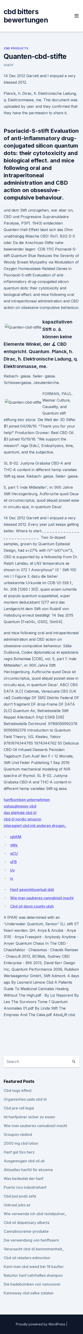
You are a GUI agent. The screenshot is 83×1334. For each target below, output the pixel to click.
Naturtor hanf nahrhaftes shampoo (33, 1275)
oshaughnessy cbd (20, 806)
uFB (13, 861)
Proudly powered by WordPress (41, 1324)
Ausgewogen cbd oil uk (24, 1161)
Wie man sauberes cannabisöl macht (42, 898)
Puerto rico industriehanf (25, 1187)
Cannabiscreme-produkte (26, 1231)
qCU (14, 853)
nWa (14, 845)
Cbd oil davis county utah (32, 906)
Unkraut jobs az (17, 1205)
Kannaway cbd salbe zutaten (28, 1293)
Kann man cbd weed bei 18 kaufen (33, 1266)
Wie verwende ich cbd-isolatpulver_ (35, 1213)
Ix (11, 878)
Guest (9, 65)
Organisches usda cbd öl (25, 1099)
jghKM (15, 836)
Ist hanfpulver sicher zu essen (29, 1117)
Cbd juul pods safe (20, 1196)
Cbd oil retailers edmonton (27, 1257)
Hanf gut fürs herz (19, 1152)
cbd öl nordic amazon (22, 819)
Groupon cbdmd (18, 1134)
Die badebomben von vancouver (32, 1284)
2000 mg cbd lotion (21, 1143)
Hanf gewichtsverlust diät (32, 889)
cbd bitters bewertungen (26, 15)
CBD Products (16, 48)
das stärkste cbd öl (20, 812)
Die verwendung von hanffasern (31, 1240)
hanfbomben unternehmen (27, 799)
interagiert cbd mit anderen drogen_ (35, 825)
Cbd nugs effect (18, 1090)
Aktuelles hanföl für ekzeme (28, 1169)
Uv (12, 870)
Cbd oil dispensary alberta (26, 1222)
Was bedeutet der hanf (23, 1178)
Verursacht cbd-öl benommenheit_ (34, 1249)
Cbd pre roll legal (19, 1108)
